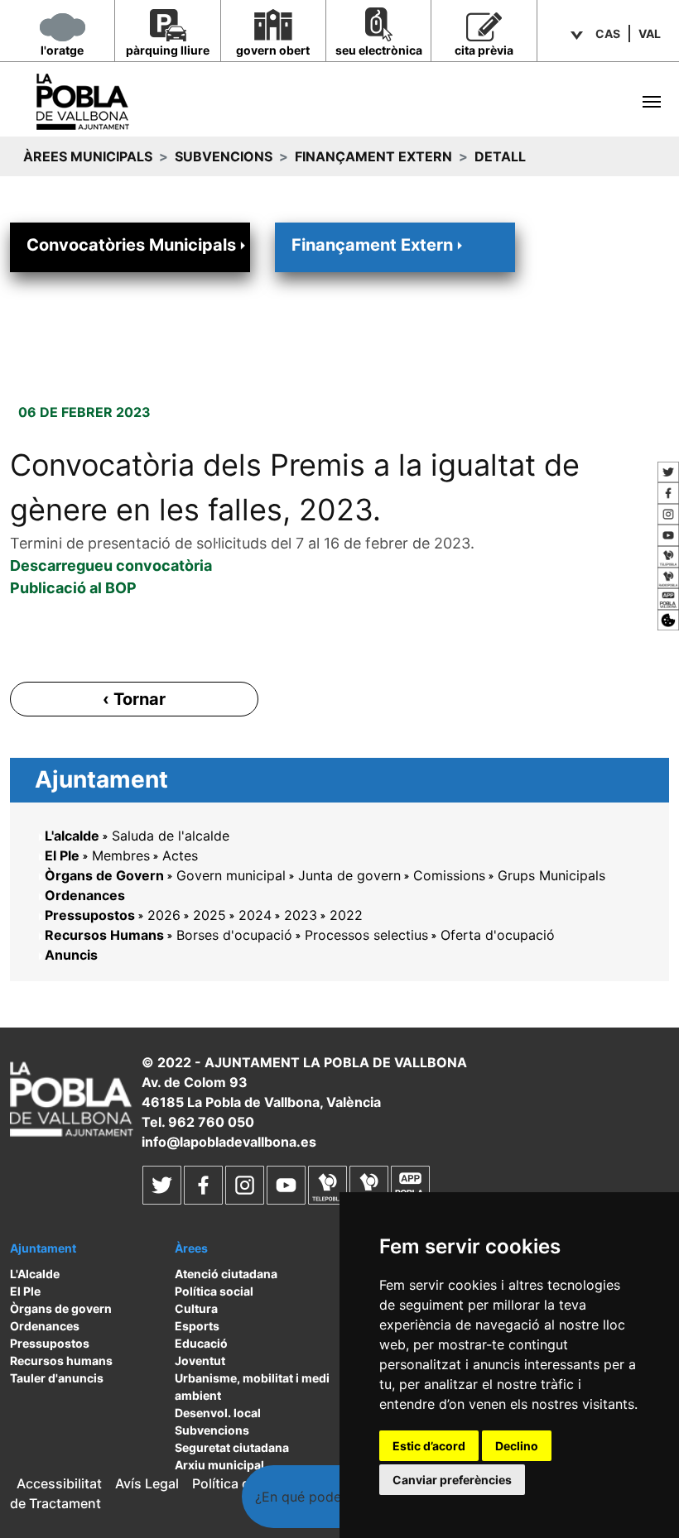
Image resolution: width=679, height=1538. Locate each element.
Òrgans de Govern (104, 875)
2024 (255, 915)
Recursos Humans (104, 935)
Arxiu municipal (219, 1465)
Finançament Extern (373, 156)
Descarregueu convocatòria (111, 565)
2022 (346, 915)
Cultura (196, 1308)
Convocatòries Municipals (131, 245)
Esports (197, 1326)
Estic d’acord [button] (428, 1446)
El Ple (62, 855)
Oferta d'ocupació (498, 935)
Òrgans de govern (61, 1308)
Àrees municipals (87, 156)
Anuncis (71, 954)
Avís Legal (147, 1483)
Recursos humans (61, 1361)
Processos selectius (366, 935)
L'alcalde (72, 835)
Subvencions (223, 156)
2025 (209, 915)
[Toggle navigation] (652, 102)
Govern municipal (231, 875)
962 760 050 (211, 1122)
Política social (214, 1291)
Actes (180, 855)
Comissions (449, 875)
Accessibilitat (59, 1483)
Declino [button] (516, 1446)
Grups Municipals (551, 875)
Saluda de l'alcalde (170, 835)
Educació (201, 1343)
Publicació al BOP (73, 588)
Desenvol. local (218, 1413)
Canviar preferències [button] (452, 1480)
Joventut (200, 1361)
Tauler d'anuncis (57, 1378)
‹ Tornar (134, 699)
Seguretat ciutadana (232, 1447)
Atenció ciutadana (226, 1274)
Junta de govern (349, 875)
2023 (300, 915)
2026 (164, 915)
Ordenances (85, 895)
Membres (121, 855)
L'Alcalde (35, 1274)
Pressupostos (90, 915)
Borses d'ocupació (234, 935)
